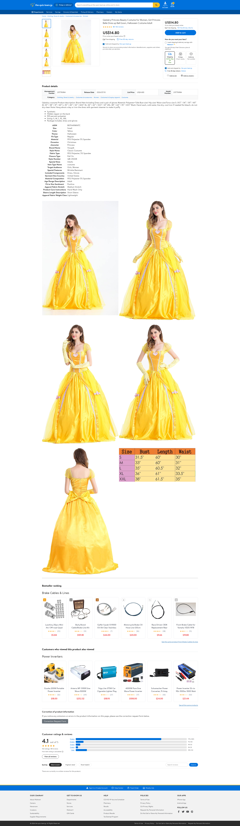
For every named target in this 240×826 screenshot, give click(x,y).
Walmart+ (70, 810)
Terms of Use (145, 799)
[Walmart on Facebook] (178, 811)
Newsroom (34, 806)
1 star (72, 750)
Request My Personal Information (152, 810)
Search (193, 765)
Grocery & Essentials (70, 12)
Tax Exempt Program (111, 817)
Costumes (125, 97)
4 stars (72, 742)
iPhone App (181, 799)
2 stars (72, 747)
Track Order (134, 788)
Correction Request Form (55, 721)
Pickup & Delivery (87, 12)
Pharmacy (100, 12)
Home (44, 16)
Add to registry (188, 75)
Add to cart (181, 32)
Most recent (55, 765)
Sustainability (34, 813)
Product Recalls (109, 813)
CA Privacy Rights (146, 806)
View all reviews (50, 756)
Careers (109, 12)
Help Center (118, 788)
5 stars (72, 739)
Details (183, 71)
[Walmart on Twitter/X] (183, 811)
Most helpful (85, 765)
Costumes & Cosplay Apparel (110, 97)
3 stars (72, 744)
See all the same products (188, 705)
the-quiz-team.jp (125, 44)
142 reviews (120, 27)
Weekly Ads (150, 788)
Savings (57, 12)
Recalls (106, 806)
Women (85, 16)
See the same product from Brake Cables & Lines (180, 642)
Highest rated (70, 765)
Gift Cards (70, 813)
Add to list (173, 75)
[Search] (156, 4)
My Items (118, 12)
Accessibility (108, 810)
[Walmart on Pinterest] (192, 811)
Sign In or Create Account (98, 788)
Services (49, 12)
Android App (181, 803)
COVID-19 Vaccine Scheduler (114, 799)
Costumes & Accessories (74, 16)
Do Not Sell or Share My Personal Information (156, 813)
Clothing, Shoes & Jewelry (55, 16)
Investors (33, 810)
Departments (38, 12)
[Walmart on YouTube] (187, 811)
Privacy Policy (145, 803)
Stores (69, 803)
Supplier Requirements (38, 817)
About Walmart (35, 799)
